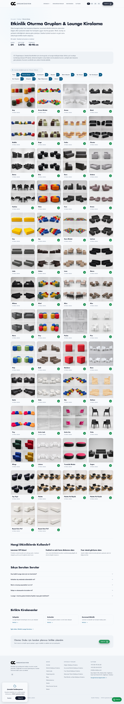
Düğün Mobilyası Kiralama (71, 665)
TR (88, 3)
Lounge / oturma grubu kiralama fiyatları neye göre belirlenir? (30, 596)
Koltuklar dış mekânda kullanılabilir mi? (23, 579)
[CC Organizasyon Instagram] (12, 674)
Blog (47, 677)
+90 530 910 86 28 (96, 664)
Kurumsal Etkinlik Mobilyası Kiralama (73, 668)
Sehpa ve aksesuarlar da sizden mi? (22, 590)
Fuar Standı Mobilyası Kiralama (72, 671)
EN (92, 3)
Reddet (9, 698)
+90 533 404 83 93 (96, 667)
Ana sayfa (13, 19)
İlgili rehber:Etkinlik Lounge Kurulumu (21, 629)
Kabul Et (20, 698)
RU (99, 3)
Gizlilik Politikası (95, 697)
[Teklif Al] (32, 111)
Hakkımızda (69, 3)
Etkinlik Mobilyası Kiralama (53, 668)
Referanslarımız (50, 680)
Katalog (19, 19)
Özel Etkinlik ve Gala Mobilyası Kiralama (74, 677)
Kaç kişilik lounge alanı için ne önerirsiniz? (24, 574)
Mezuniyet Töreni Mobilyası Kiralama (73, 674)
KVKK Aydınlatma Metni (107, 697)
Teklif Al (106, 3)
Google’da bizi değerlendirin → (99, 677)
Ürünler (46, 3)
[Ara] (12, 70)
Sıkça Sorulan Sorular (51, 686)
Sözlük (48, 683)
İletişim (78, 3)
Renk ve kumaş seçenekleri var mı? (21, 585)
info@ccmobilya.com (96, 670)
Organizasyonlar (58, 3)
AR (95, 3)
